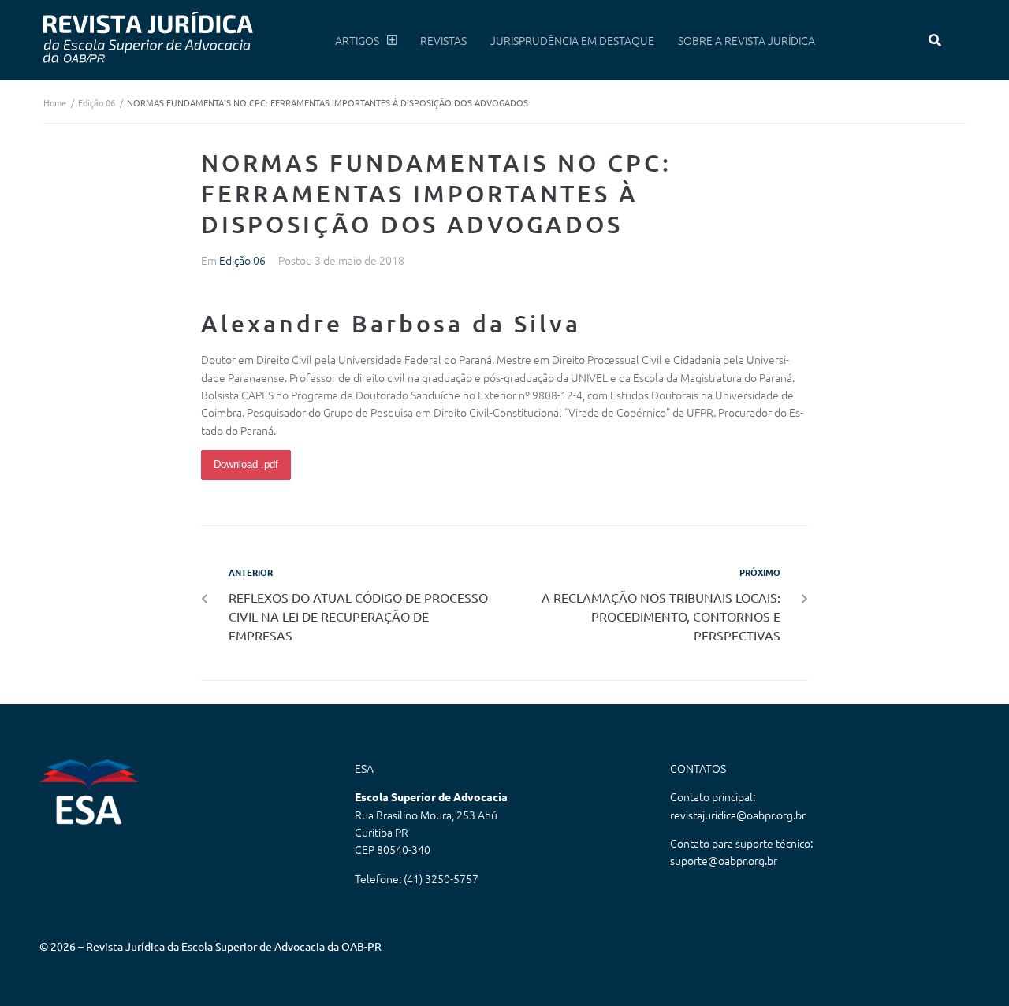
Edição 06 (96, 102)
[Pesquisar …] (935, 40)
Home (54, 102)
